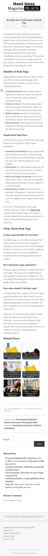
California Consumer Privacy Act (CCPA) (19, 527)
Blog (24, 26)
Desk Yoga (35, 210)
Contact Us (7, 530)
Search (6, 439)
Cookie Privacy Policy (12, 533)
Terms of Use (8, 539)
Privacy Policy (9, 536)
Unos (21, 553)
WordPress (33, 553)
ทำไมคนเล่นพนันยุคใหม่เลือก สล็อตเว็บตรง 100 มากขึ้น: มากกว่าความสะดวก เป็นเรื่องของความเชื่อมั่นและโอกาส (24, 461)
